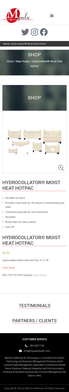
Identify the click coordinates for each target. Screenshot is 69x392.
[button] (51, 15)
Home (6, 44)
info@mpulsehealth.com (37, 350)
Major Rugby (23, 61)
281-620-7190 (37, 345)
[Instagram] (34, 32)
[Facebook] (44, 32)
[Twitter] (25, 32)
